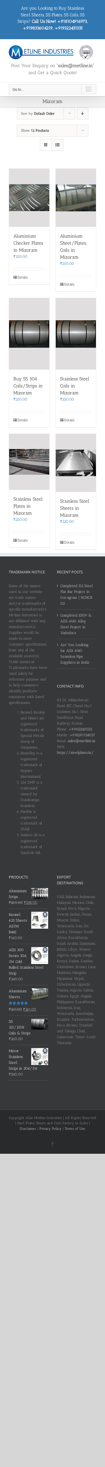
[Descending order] (82, 113)
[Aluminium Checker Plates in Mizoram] (29, 198)
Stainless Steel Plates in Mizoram (28, 506)
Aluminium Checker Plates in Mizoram (28, 243)
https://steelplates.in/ (75, 752)
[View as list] (57, 145)
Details (23, 277)
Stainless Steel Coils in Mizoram (74, 386)
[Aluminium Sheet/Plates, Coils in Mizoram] (76, 198)
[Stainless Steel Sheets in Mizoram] (76, 463)
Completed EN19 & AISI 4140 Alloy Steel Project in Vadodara (76, 624)
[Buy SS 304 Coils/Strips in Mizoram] (29, 334)
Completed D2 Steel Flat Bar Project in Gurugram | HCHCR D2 (76, 594)
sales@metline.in (81, 741)
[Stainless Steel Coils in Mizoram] (76, 334)
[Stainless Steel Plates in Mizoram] (29, 462)
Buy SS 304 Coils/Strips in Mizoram (28, 386)
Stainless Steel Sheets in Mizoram (74, 508)
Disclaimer (28, 1129)
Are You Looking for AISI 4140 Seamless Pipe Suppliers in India (74, 653)
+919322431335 (80, 729)
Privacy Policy (50, 1129)
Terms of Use (75, 1129)
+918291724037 (82, 735)
